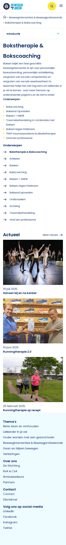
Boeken (14, 165)
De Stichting (11, 465)
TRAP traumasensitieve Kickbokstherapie (31, 133)
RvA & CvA (10, 471)
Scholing (15, 206)
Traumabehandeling (22, 213)
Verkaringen (11, 454)
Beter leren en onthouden (21, 426)
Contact (9, 494)
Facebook (10, 517)
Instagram (10, 522)
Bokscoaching (14, 107)
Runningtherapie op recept (22, 410)
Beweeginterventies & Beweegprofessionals (35, 17)
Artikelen (15, 159)
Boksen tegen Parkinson (20, 129)
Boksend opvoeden (21, 192)
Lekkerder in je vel (15, 432)
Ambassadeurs (13, 477)
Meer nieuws (50, 235)
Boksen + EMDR (15, 116)
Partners (9, 482)
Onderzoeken (18, 199)
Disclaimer (10, 499)
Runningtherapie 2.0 (17, 351)
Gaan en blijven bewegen (20, 448)
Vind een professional (19, 138)
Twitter (7, 528)
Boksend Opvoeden (18, 111)
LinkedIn (8, 511)
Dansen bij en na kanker (20, 293)
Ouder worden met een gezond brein (28, 437)
